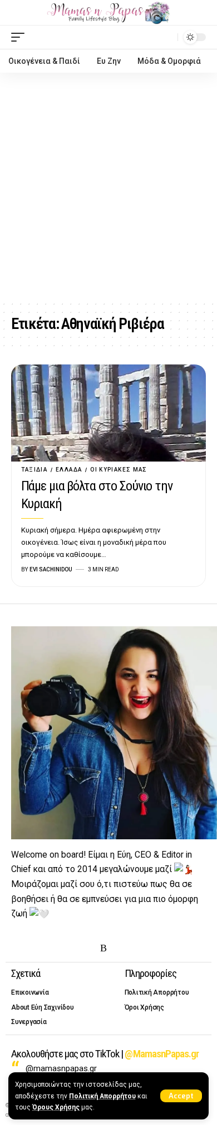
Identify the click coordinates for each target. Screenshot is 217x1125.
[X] (35, 948)
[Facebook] (17, 948)
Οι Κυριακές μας (118, 470)
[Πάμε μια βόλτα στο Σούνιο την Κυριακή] (108, 413)
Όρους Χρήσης (56, 1107)
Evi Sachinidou (50, 569)
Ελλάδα (69, 470)
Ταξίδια (34, 470)
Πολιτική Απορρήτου (102, 1096)
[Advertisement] (108, 186)
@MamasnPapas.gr (162, 1053)
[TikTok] (86, 948)
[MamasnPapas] (108, 12)
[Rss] (103, 948)
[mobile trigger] (20, 37)
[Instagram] (52, 948)
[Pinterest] (69, 948)
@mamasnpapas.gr (61, 1068)
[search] (167, 37)
